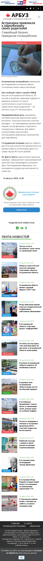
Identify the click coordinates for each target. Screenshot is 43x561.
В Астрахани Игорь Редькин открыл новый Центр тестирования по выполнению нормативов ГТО (29, 484)
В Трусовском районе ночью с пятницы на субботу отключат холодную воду (28, 502)
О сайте (28, 523)
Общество (6, 296)
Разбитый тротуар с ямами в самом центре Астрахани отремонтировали (27, 444)
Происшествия (21, 43)
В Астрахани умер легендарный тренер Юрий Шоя (27, 462)
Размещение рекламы (14, 526)
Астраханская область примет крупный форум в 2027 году (28, 287)
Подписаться (21, 210)
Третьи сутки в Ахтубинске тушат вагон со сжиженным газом (29, 248)
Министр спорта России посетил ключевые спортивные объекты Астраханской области (29, 269)
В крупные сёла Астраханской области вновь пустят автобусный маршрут (28, 385)
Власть (5, 276)
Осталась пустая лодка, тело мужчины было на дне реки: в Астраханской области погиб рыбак (30, 346)
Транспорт (6, 393)
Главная (15, 523)
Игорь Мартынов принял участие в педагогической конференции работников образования (30, 307)
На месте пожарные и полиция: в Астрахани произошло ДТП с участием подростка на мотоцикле (28, 425)
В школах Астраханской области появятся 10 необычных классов (29, 365)
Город (5, 451)
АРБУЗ (17, 16)
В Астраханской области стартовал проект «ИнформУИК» (28, 326)
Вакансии (35, 526)
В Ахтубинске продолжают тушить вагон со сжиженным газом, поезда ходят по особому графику (28, 406)
